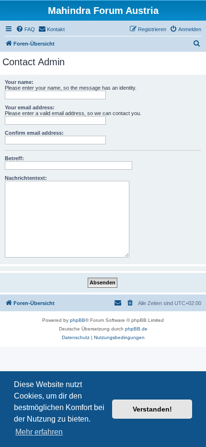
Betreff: (14, 158)
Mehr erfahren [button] (39, 432)
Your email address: (30, 107)
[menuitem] (25, 29)
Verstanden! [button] (152, 409)
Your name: (19, 82)
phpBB (77, 320)
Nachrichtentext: (26, 178)
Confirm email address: (34, 133)
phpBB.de (136, 328)
